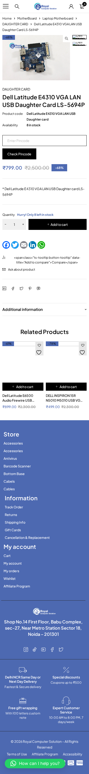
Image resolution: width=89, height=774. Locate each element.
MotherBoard (27, 18)
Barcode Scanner (17, 466)
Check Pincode (19, 154)
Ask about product (21, 269)
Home (7, 18)
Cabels (9, 481)
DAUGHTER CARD (15, 24)
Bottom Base (14, 473)
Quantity (27, 215)
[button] (66, 38)
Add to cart (59, 224)
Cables (9, 489)
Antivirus (10, 458)
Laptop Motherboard (57, 18)
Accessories (13, 443)
